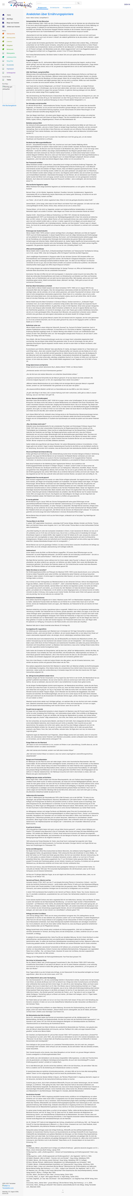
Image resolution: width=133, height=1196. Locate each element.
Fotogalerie (67, 7)
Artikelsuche (54, 7)
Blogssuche (42, 7)
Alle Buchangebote (9, 105)
